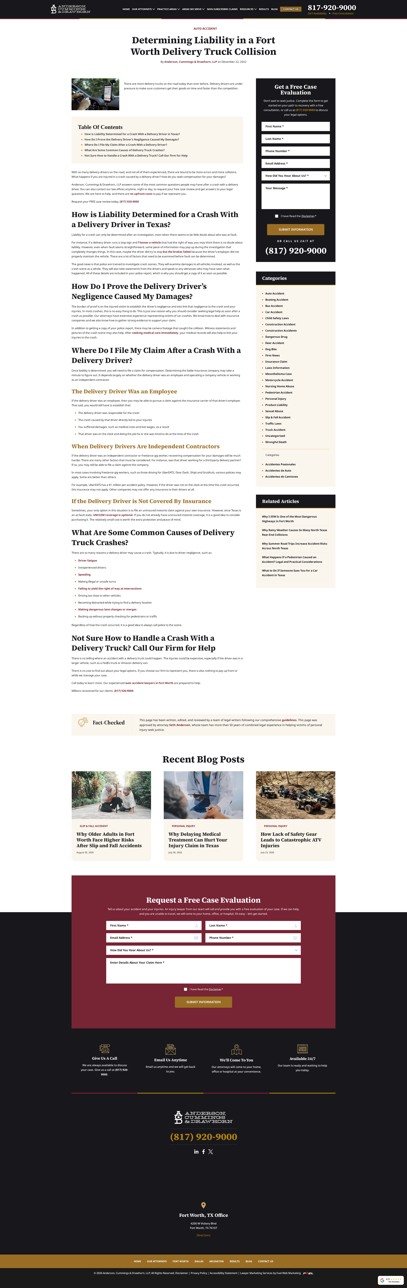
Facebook (203, 1151)
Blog (274, 9)
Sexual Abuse (274, 411)
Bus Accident (274, 306)
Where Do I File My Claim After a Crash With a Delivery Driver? (126, 145)
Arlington (216, 1261)
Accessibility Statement (223, 1273)
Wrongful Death (276, 442)
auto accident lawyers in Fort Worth (149, 683)
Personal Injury (275, 399)
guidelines (289, 720)
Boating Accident (276, 299)
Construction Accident (280, 324)
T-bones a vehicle (149, 242)
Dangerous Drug (276, 337)
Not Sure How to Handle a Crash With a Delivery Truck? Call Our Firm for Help (136, 155)
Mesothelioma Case (278, 374)
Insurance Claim (276, 361)
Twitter (210, 1151)
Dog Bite (271, 349)
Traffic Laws (273, 423)
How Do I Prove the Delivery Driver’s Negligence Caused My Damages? (132, 139)
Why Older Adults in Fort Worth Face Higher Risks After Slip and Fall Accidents (109, 839)
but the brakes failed (177, 252)
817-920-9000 (332, 7)
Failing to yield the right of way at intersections (110, 588)
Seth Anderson (179, 725)
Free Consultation (343, 13)
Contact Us (290, 9)
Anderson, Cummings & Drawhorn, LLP (190, 62)
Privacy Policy (199, 1273)
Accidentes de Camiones (281, 476)
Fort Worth (181, 1261)
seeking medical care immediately (155, 333)
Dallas (199, 1261)
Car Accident (273, 312)
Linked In (196, 1151)
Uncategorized (275, 436)
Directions (203, 1235)
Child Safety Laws (277, 318)
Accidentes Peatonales (280, 464)
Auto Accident (205, 28)
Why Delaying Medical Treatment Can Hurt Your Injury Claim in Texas (198, 839)
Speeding (84, 574)
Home (126, 9)
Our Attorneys (142, 9)
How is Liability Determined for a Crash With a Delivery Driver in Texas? (132, 134)
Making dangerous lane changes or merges (107, 609)
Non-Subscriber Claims (222, 9)
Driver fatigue (87, 560)
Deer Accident (274, 343)
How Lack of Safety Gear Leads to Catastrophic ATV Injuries (291, 839)
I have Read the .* (298, 216)
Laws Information (277, 368)
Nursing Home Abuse (279, 386)
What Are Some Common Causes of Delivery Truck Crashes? (125, 150)
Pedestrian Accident (278, 392)
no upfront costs (141, 194)
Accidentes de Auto (278, 470)
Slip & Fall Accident (277, 417)
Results (264, 9)
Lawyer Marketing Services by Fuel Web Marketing (270, 1273)
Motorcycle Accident (279, 380)
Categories (274, 278)
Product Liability (276, 405)
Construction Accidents (281, 330)
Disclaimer (307, 216)
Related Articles (280, 501)
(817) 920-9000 (129, 201)
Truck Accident (275, 430)
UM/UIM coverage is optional (113, 515)
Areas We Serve (191, 9)
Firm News (272, 355)
